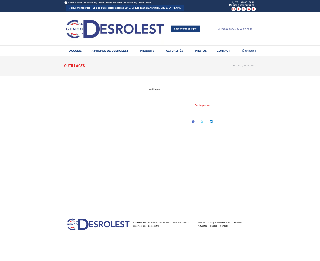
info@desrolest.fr (243, 5)
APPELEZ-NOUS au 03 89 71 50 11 (237, 28)
